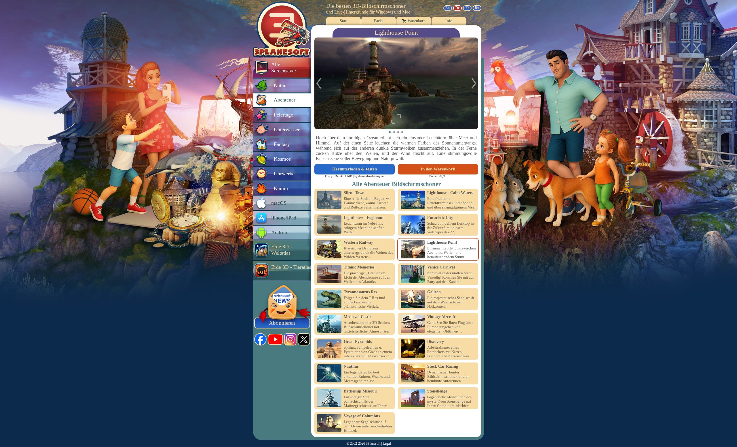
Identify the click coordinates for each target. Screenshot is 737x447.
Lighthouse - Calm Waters (450, 193)
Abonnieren (282, 323)
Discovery (435, 342)
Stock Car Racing (442, 367)
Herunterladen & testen (354, 169)
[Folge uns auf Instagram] (290, 339)
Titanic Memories (359, 267)
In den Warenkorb (438, 169)
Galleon (434, 292)
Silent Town (354, 193)
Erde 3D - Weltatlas (281, 250)
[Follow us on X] (304, 339)
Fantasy (282, 144)
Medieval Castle (357, 317)
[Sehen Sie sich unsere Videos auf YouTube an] (275, 339)
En (447, 8)
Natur (280, 85)
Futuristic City (440, 218)
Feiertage (283, 115)
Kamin (281, 188)
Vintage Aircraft (441, 317)
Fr (467, 8)
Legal (387, 444)
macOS (278, 203)
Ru (477, 8)
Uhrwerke (284, 173)
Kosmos (282, 159)
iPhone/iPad (283, 218)
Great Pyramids (358, 342)
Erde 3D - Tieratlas (291, 267)
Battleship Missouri (360, 391)
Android (279, 232)
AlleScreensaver (283, 67)
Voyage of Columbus (362, 416)
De (457, 8)
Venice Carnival (441, 267)
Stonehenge (437, 391)
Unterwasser (287, 129)
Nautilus (351, 367)
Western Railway (358, 243)
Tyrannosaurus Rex (360, 292)
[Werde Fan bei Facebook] (260, 339)
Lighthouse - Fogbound (364, 218)
